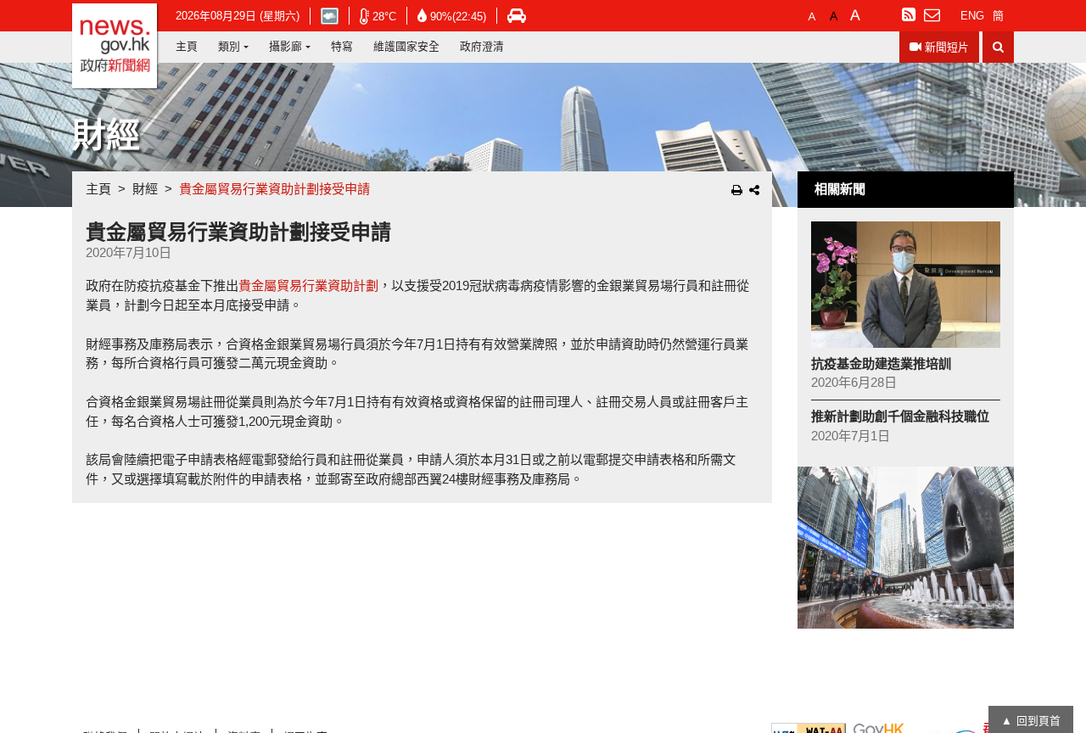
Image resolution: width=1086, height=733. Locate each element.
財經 (145, 189)
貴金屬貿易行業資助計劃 (308, 285)
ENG (972, 15)
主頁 (187, 46)
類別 (229, 46)
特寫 (342, 46)
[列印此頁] (736, 190)
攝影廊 (285, 46)
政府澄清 (482, 46)
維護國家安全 (406, 46)
